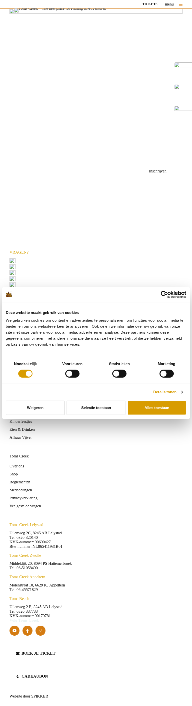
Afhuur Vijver (21, 437)
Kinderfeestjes (21, 421)
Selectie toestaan (96, 408)
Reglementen (20, 482)
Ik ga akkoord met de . (54, 186)
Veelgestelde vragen (34, 284)
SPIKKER (39, 696)
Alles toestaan (156, 408)
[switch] (72, 374)
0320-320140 (43, 267)
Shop (14, 474)
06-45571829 (45, 279)
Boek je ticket (39, 653)
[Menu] (180, 4)
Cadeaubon (35, 676)
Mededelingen (21, 490)
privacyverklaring (64, 186)
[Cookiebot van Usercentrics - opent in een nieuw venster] (164, 294)
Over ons (17, 466)
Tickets (150, 4)
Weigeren (35, 408)
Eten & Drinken (22, 429)
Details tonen (164, 392)
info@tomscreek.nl (33, 261)
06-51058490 (41, 273)
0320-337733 (27, 611)
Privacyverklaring (24, 498)
